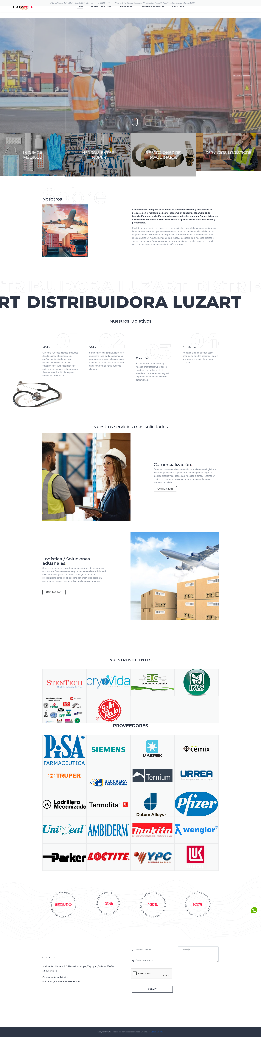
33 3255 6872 (49, 970)
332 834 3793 (105, 3)
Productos (126, 6)
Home (80, 6)
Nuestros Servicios (152, 6)
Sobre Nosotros (101, 6)
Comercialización (173, 464)
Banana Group (157, 1032)
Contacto (178, 6)
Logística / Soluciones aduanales (66, 561)
